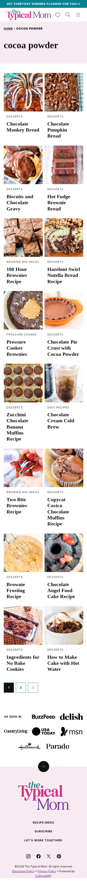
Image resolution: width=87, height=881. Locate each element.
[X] (49, 856)
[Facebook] (38, 856)
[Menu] (78, 15)
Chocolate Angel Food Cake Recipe (61, 590)
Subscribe (43, 831)
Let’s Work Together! (43, 840)
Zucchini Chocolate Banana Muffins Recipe (17, 427)
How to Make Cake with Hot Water (63, 663)
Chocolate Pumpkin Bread (58, 130)
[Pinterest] (59, 856)
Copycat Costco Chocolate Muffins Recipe (58, 512)
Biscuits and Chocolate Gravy (19, 203)
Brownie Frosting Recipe (15, 590)
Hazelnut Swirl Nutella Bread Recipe (63, 275)
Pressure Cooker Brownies (16, 348)
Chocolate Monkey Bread (22, 127)
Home (8, 28)
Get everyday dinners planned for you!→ (43, 4)
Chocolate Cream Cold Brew (60, 421)
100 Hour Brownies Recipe (16, 275)
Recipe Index (44, 822)
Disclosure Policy (23, 871)
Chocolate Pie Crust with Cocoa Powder (63, 348)
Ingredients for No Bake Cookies (22, 663)
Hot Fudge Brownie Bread (58, 203)
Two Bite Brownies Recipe (16, 506)
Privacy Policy (47, 871)
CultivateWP (43, 876)
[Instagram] (28, 856)
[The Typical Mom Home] (29, 14)
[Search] (68, 15)
